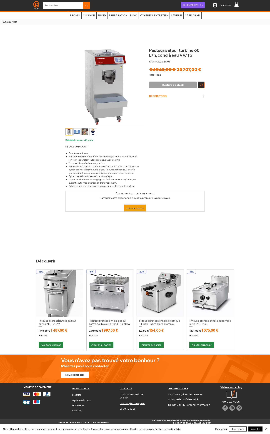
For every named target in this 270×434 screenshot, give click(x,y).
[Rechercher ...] (86, 5)
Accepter (255, 429)
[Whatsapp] (239, 408)
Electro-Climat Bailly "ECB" (198, 423)
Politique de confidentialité (168, 429)
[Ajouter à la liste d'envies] (201, 85)
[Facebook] (225, 408)
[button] (236, 4)
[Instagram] (232, 408)
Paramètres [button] (221, 429)
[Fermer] (266, 428)
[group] (135, 309)
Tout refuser (238, 429)
